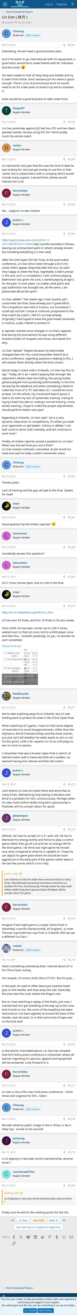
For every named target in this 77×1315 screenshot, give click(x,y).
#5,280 (71, 1185)
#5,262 (71, 121)
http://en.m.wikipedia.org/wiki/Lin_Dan (27, 612)
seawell (9, 22)
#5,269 (71, 576)
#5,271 (71, 707)
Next (52, 1220)
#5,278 (71, 1119)
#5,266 (71, 476)
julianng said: (11, 1193)
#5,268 (71, 547)
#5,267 (71, 517)
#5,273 (71, 829)
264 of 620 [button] (38, 1220)
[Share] (64, 45)
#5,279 (71, 1152)
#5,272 (71, 784)
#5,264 (71, 204)
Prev (24, 1220)
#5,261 (71, 44)
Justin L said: (11, 873)
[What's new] (72, 4)
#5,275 (71, 959)
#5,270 (71, 606)
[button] (4, 1296)
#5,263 (71, 159)
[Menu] (5, 4)
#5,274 (71, 918)
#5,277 (71, 1085)
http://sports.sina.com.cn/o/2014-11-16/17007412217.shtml (26, 242)
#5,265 (71, 233)
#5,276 (71, 1044)
